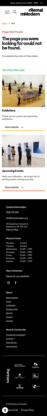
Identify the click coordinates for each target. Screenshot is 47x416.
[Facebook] (15, 282)
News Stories (11, 343)
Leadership (10, 305)
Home (4, 23)
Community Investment (15, 335)
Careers (9, 317)
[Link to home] (31, 12)
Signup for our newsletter (17, 276)
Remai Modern (12, 298)
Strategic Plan (12, 309)
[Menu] (7, 12)
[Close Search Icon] (15, 11)
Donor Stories (11, 346)
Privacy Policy (27, 410)
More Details (12, 127)
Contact (9, 321)
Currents (9, 339)
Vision (8, 302)
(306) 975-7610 (12, 212)
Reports (9, 313)
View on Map (12, 230)
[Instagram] (8, 282)
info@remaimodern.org (17, 218)
